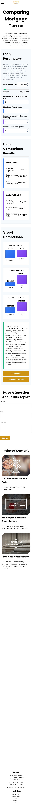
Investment (16, 796)
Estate (16, 798)
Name (2, 401)
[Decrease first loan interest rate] (27, 103)
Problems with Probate (15, 556)
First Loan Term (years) (12, 107)
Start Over (16, 374)
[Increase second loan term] (27, 130)
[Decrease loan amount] (27, 85)
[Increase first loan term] (27, 110)
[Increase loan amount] (27, 83)
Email (2, 411)
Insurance (16, 800)
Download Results (16, 379)
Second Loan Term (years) (13, 127)
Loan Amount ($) (10, 84)
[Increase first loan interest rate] (27, 101)
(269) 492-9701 (18, 775)
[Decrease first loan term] (27, 112)
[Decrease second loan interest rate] (27, 123)
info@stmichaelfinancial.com (16, 787)
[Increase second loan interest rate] (27, 121)
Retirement (16, 794)
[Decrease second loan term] (27, 132)
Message (3, 422)
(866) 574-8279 (19, 777)
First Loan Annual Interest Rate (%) (15, 97)
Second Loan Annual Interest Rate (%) (15, 117)
